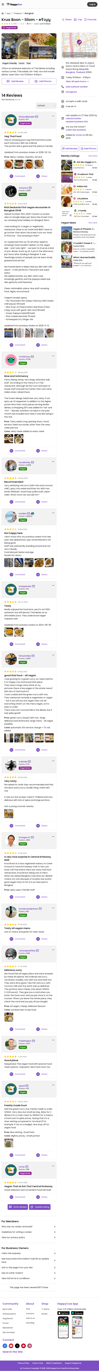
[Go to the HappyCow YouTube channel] (11, 1345)
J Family (82, 210)
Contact (30, 1313)
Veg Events (8, 1318)
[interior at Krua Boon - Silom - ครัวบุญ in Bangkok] (18, 737)
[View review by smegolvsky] (11, 589)
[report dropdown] (53, 115)
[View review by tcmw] (11, 1170)
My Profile (7, 1309)
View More (92, 156)
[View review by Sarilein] (11, 517)
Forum (6, 1323)
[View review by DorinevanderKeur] (11, 912)
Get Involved (9, 1332)
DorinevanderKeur (28, 908)
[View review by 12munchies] (11, 659)
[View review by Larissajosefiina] (11, 954)
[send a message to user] (37, 116)
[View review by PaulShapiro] (11, 1044)
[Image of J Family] (67, 213)
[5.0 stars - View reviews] (78, 165)
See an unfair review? (12, 1272)
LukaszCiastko (73, 118)
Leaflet (66, 54)
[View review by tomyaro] (11, 191)
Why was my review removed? (17, 1226)
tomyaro (23, 187)
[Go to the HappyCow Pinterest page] (23, 1345)
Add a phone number (77, 86)
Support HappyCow (73, 1363)
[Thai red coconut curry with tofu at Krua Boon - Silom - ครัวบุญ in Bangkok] (8, 632)
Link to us (30, 1318)
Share (68, 19)
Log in (92, 4)
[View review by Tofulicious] (11, 360)
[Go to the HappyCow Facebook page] (5, 1345)
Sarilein (22, 513)
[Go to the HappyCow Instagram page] (29, 1345)
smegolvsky (25, 586)
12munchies (25, 655)
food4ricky (24, 462)
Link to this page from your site (17, 1267)
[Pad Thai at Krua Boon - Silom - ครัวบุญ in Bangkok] (18, 632)
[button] (79, 43)
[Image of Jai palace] (66, 201)
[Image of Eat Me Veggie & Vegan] (66, 165)
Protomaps (75, 54)
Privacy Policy (23, 1363)
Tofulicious (24, 356)
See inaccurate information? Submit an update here (25, 1260)
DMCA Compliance (54, 1363)
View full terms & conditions (16, 1278)
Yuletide (23, 761)
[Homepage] (14, 4)
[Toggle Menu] (3, 4)
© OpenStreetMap (87, 54)
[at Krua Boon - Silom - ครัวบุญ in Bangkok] (8, 164)
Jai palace (82, 198)
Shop (45, 1304)
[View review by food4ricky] (11, 466)
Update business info (77, 121)
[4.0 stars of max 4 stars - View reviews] (78, 189)
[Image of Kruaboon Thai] (67, 177)
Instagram (71, 91)
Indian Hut (82, 186)
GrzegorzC (24, 837)
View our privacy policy (13, 1237)
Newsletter (8, 1327)
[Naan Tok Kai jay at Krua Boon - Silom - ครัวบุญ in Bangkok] (49, 562)
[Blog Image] (66, 232)
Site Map (30, 1323)
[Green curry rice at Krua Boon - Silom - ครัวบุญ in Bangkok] (8, 1143)
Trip (80, 19)
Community (10, 1304)
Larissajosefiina (27, 950)
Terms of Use (37, 1363)
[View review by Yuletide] (11, 765)
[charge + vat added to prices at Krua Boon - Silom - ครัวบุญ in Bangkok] (8, 737)
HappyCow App (67, 1304)
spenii (22, 1085)
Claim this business (11, 1253)
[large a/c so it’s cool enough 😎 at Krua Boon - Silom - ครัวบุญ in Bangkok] (29, 737)
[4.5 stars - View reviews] (7, 23)
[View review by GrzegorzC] (11, 841)
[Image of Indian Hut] (66, 189)
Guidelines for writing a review (17, 1232)
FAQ (28, 1309)
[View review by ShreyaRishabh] (11, 120)
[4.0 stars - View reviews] (79, 213)
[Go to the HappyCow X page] (17, 1345)
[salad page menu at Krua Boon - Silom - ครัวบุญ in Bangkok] (49, 737)
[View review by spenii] (11, 1089)
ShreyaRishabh (27, 116)
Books (44, 1314)
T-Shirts (45, 1309)
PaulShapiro (25, 1040)
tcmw (17, 99)
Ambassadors (9, 1314)
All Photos (45, 55)
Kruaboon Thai (85, 174)
